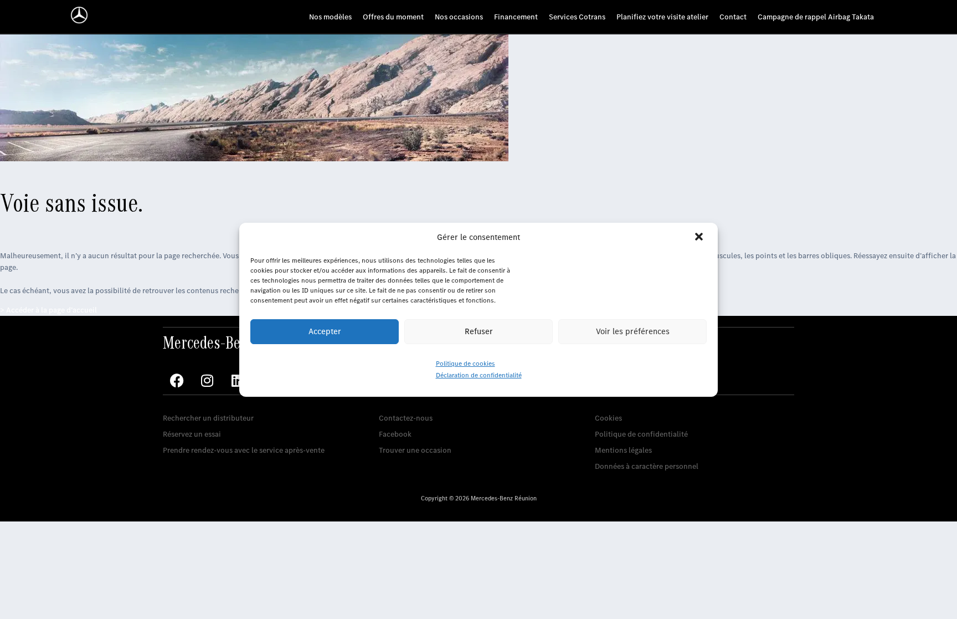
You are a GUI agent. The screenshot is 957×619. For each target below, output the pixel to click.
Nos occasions (459, 17)
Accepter (324, 331)
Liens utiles (614, 401)
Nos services (183, 401)
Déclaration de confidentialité (479, 375)
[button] (700, 237)
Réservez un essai (192, 434)
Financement (516, 17)
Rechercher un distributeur (208, 418)
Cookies (608, 418)
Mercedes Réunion (410, 401)
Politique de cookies (465, 363)
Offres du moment (393, 17)
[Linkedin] (237, 381)
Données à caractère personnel (646, 466)
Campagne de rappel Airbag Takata (816, 17)
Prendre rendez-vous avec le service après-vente (244, 450)
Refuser (479, 331)
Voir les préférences (633, 331)
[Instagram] (207, 381)
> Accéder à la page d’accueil (48, 310)
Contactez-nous (406, 418)
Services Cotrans (577, 17)
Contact (733, 17)
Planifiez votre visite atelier (662, 17)
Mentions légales (623, 450)
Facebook (395, 434)
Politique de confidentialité (641, 434)
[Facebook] (177, 381)
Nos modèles (330, 17)
